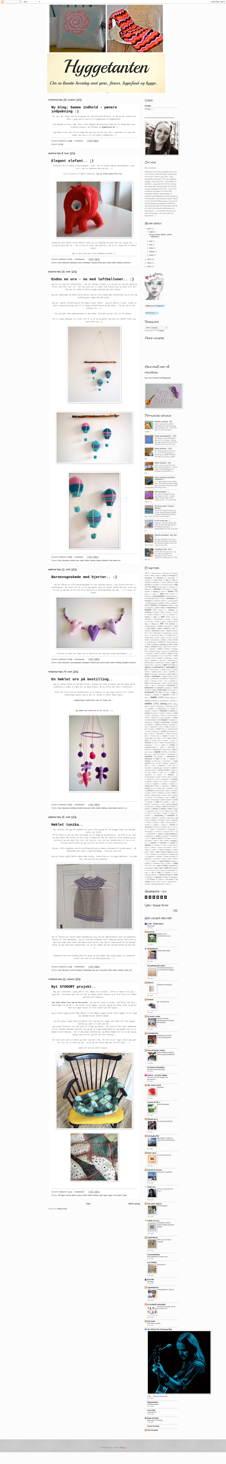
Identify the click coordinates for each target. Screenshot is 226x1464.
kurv (161, 742)
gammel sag (160, 662)
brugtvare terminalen (153, 614)
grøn (165, 676)
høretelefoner (160, 706)
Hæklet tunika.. (67, 825)
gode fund (162, 674)
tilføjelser (159, 856)
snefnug (164, 824)
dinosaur (153, 624)
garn (104, 263)
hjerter (102, 662)
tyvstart (168, 863)
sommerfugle (112, 808)
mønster (175, 777)
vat (174, 872)
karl (164, 729)
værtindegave (174, 877)
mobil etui (163, 772)
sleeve (148, 822)
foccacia (164, 651)
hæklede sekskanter (170, 697)
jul (158, 720)
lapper (110, 1195)
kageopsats (153, 726)
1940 (146, 573)
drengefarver (168, 626)
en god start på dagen (156, 635)
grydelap (147, 676)
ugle (156, 868)
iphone (163, 715)
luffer (164, 758)
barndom (172, 594)
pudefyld (165, 802)
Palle (176, 788)
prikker (173, 797)
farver (148, 644)
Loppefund (148, 756)
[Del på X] (93, 141)
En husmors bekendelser (156, 1067)
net (160, 781)
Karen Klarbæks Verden (156, 1050)
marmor (167, 768)
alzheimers (156, 582)
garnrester (158, 665)
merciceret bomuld (150, 770)
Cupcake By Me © (153, 1102)
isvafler (147, 717)
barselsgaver (148, 601)
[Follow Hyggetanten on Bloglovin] (154, 299)
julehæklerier (148, 722)
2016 (149, 229)
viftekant (149, 877)
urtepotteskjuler (171, 870)
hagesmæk (173, 678)
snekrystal (172, 825)
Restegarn (160, 1087)
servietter (162, 818)
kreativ (147, 740)
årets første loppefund (158, 884)
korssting (157, 738)
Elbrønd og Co (152, 1119)
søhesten (147, 849)
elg (150, 633)
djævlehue (172, 624)
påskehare (147, 808)
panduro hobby (159, 790)
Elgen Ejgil (157, 633)
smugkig (155, 824)
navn (157, 779)
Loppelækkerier (153, 1287)
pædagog (158, 806)
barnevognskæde (75, 662)
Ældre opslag (134, 1203)
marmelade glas (157, 768)
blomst (147, 605)
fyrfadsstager (168, 658)
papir (167, 790)
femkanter (154, 646)
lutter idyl (157, 761)
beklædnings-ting (89, 970)
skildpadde (175, 820)
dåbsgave (167, 628)
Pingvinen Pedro (156, 795)
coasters (168, 619)
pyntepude (175, 804)
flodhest (167, 649)
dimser (164, 621)
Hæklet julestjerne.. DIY (163, 463)
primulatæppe (155, 799)
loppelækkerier (171, 756)
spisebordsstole (151, 833)
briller (162, 612)
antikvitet (169, 582)
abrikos (158, 575)
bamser (147, 594)
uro (119, 560)
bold (157, 607)
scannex (147, 818)
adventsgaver (148, 578)
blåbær (171, 605)
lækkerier (173, 763)
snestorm (156, 827)
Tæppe (124, 1195)
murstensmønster (149, 777)
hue (160, 692)
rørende (165, 813)
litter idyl (147, 754)
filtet (174, 646)
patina (148, 792)
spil (177, 831)
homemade (86, 808)
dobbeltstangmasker (150, 626)
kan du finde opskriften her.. (110, 174)
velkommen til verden (165, 875)
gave (97, 970)
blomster (154, 605)
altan (174, 580)
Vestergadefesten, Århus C (165, 1289)
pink (164, 795)
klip (146, 733)
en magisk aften (170, 635)
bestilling (73, 808)
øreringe (147, 884)
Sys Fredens (167, 847)
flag (146, 649)
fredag (176, 653)
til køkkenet (150, 856)
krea (174, 738)
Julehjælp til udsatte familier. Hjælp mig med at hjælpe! (165, 1225)
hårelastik (147, 711)
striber (155, 840)
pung (162, 804)
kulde (155, 742)
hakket (146, 681)
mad (153, 765)
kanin (166, 727)
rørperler (172, 813)
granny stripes (172, 674)
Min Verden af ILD (154, 1085)
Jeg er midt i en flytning (154, 1420)
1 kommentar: (79, 141)
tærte (149, 865)
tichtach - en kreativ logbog (157, 1075)
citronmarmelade (158, 619)
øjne (163, 881)
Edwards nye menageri (164, 985)
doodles (160, 626)
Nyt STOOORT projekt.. (73, 987)
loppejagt (160, 756)
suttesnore (157, 845)
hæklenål (147, 700)
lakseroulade (171, 747)
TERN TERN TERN (163, 951)
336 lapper (61, 1195)
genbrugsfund (158, 667)
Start (88, 1203)
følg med (162, 660)
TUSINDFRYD (152, 1033)
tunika (126, 970)
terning (176, 852)
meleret (174, 768)
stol (175, 838)
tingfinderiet (148, 858)
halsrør (147, 683)
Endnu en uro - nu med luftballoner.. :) (92, 279)
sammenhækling (158, 815)
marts (151, 248)
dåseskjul (147, 630)
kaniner (173, 726)
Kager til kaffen (153, 1418)
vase (152, 872)
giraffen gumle (156, 671)
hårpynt (155, 711)
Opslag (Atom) (62, 1209)
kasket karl (156, 731)
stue (146, 843)
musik (158, 777)
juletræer (164, 724)
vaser (159, 872)
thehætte (153, 854)
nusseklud (173, 781)
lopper (157, 759)
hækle (109, 263)
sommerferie (161, 829)
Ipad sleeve (155, 715)
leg (151, 752)
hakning (154, 681)
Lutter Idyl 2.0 (151, 1412)
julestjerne (175, 722)
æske (158, 881)
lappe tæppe (103, 1195)
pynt (168, 804)
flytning (152, 651)
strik (161, 840)
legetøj (98, 560)
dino (169, 621)
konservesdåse (149, 738)
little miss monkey (159, 754)
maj (150, 244)
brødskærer (172, 614)
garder (168, 662)
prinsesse (169, 799)
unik (158, 870)
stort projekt (117, 1195)
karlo (148, 731)
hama (164, 683)
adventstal (147, 580)
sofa (174, 827)
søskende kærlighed (164, 849)
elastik (162, 630)
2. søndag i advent (155, 573)
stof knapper (167, 838)
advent (164, 575)
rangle (169, 809)
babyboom (65, 263)
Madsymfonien (152, 1402)
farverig (155, 644)
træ (148, 861)
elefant (100, 263)
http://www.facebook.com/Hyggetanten (158, 378)
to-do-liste (156, 858)
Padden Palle (161, 788)
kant (146, 729)
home (154, 690)
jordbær (175, 717)
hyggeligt (156, 694)
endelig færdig (149, 637)
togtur (163, 858)
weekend (160, 879)
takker (152, 852)
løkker (146, 765)
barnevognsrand (171, 596)
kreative (166, 740)
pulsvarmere (155, 804)
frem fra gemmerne (152, 655)
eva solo (175, 640)
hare (170, 683)
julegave (164, 720)
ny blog (60, 144)
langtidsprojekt (157, 749)
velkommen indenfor (150, 874)
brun (164, 614)
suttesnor (148, 845)
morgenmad (148, 774)
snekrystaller (148, 827)
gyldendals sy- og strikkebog (159, 678)
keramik (163, 731)
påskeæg (163, 809)
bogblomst (150, 607)
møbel (169, 777)
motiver (159, 774)
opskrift (173, 786)
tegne (163, 852)
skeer (168, 820)
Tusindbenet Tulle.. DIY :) (163, 549)
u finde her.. (107, 700)
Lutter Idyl (151, 1410)
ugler (161, 868)
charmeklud (148, 619)
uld (130, 970)
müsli (163, 777)
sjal (177, 818)
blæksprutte (164, 605)
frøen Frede (168, 655)
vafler (146, 872)
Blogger (122, 1447)
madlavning (161, 765)
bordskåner (171, 610)
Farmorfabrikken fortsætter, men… (158, 1256)
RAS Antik (151, 1321)
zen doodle (169, 879)
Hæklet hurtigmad (163, 1104)
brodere (169, 612)
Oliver (157, 786)
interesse (155, 713)
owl (154, 788)
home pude (173, 690)
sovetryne (158, 831)
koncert (173, 735)
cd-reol (173, 617)
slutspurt (155, 822)
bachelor (167, 589)
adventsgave (172, 575)
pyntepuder (150, 806)
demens (157, 621)
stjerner (160, 838)
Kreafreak (151, 932)
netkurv (166, 781)
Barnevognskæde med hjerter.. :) (84, 577)
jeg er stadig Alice (166, 717)
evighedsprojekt (151, 642)
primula (147, 799)
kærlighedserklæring (150, 747)
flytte (158, 651)
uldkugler (175, 868)
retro (157, 811)
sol (145, 829)
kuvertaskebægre (170, 742)
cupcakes (175, 619)
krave (169, 738)
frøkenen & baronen (154, 1170)
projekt (176, 799)
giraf (146, 669)
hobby (148, 690)
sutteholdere (163, 843)
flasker (160, 649)
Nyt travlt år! (161, 1264)
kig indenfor (172, 731)
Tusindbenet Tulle (158, 863)
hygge (173, 692)
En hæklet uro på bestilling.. (82, 679)
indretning (163, 711)
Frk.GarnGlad (152, 1430)
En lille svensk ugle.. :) (162, 520)
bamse (80, 263)
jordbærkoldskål (151, 720)
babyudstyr (73, 263)
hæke (146, 697)
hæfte (173, 694)
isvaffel (174, 715)
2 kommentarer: (79, 259)
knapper (165, 736)
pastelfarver (174, 790)
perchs (168, 792)
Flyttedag (150, 1281)
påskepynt (155, 809)
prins (162, 799)
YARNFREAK (152, 1238)
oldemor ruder (149, 786)
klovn (168, 733)
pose (167, 797)
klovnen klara (155, 735)
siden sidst (170, 818)
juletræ (157, 724)
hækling (119, 263)
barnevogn (148, 596)
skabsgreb (161, 820)
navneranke (174, 779)
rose (171, 811)
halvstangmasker (155, 683)
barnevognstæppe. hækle (151, 598)
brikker (156, 612)
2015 (149, 259)
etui (170, 640)
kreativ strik (156, 740)
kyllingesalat (148, 745)
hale (160, 681)
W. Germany (151, 879)
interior (169, 713)
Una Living (150, 870)
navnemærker (165, 779)
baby (59, 263)
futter (148, 658)
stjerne (153, 838)
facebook (161, 642)
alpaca (167, 580)
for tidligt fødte (173, 651)
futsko (176, 655)
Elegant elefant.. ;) (72, 161)
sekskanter (154, 818)
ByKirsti (150, 982)
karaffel (158, 729)
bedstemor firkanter (160, 600)
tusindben (147, 863)
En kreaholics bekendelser (156, 1304)
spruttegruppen (149, 836)
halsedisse (172, 681)
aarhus (168, 884)
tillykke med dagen (170, 856)
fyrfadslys (159, 658)
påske (164, 806)
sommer (152, 829)
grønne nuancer (77, 1195)
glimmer (147, 674)
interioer (162, 713)
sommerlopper (149, 831)
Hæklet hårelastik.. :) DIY (163, 448)
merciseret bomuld (163, 770)
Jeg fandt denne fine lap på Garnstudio (70, 1002)
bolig (162, 607)
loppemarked (148, 759)
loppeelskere (171, 754)
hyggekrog (148, 694)
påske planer (172, 806)
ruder (176, 811)
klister (151, 733)
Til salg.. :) (148, 109)
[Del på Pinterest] (97, 141)
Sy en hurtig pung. (163, 1001)
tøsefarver (132, 662)
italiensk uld (154, 717)
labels (161, 747)
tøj (154, 865)
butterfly (147, 617)
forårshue (163, 653)
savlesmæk (170, 815)
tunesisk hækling (164, 861)
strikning (173, 840)
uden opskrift (148, 868)
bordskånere (148, 612)
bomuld (94, 263)
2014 (149, 263)
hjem (153, 685)
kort (164, 738)
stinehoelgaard (152, 949)
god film (154, 674)
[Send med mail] (88, 141)
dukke (159, 628)
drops (176, 626)
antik (163, 582)
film (160, 646)
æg (153, 881)
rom (166, 811)
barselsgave (87, 263)
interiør (176, 713)
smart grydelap (171, 822)
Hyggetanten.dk (108, 127)
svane (164, 845)
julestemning (165, 722)
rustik (148, 813)
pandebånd (150, 790)
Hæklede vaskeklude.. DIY (163, 422)
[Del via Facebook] (95, 141)
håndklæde (150, 708)
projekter (149, 802)
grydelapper (156, 676)
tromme (176, 858)
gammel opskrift (149, 662)
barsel (72, 970)
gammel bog (171, 660)
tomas (169, 858)
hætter (152, 706)
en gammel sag (167, 633)
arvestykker (156, 584)
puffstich (147, 804)
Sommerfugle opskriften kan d (87, 700)
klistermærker (160, 733)
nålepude (172, 783)
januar (151, 255)
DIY (162, 624)
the (147, 854)
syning (160, 847)
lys (153, 763)
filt (165, 646)
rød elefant (126, 263)
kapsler (152, 729)
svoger (146, 847)
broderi (176, 612)
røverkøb (147, 815)
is (168, 715)
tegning (169, 852)
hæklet (114, 263)
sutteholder (153, 843)
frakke (170, 653)
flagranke (152, 649)
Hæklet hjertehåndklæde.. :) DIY (165, 436)
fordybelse (150, 653)
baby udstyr (162, 587)
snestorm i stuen (166, 827)
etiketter (164, 639)
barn (162, 594)
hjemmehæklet (171, 685)
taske (157, 852)
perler (174, 793)
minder (174, 770)
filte (169, 646)
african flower (158, 580)
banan (154, 594)
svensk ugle (172, 845)
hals (166, 681)
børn (163, 617)
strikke (166, 840)
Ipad (148, 715)
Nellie (155, 781)
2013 (149, 266)
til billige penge (173, 854)
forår (156, 653)
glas (165, 671)
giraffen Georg (165, 669)
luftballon (105, 560)
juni (150, 241)
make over (172, 765)
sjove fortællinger (151, 820)
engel (157, 637)
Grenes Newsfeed (153, 1426)
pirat (169, 795)
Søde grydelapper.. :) (162, 492)
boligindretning (171, 607)
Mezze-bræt (151, 926)
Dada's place (151, 1153)
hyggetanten (165, 694)
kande (160, 726)
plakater (175, 795)
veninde (175, 875)
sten (148, 838)
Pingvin (147, 795)
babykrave (148, 589)
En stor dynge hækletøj (164, 1121)
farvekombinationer (172, 642)
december (149, 621)
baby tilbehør (152, 587)
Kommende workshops (164, 1172)
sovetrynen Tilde (168, 831)
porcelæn (149, 797)
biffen (167, 603)
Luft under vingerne (154, 1204)
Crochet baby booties (164, 1155)
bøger (155, 617)
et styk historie (155, 639)
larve (146, 752)
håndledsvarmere (162, 708)
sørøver (154, 849)
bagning (155, 591)
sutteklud (172, 843)
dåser (174, 628)
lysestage (165, 763)
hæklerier (173, 700)
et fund (169, 637)
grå (148, 678)
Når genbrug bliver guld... (156, 966)
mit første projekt (150, 772)
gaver (174, 665)
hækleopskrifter (164, 700)
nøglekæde (156, 783)
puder (173, 802)
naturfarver (150, 779)
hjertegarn (169, 687)
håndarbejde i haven (172, 706)
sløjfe (162, 822)
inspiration (173, 711)
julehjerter (173, 720)
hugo (167, 692)
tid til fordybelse (162, 854)
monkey (172, 772)
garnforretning (149, 665)
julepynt (157, 722)
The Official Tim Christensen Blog (159, 1329)
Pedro (154, 792)
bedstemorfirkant (173, 600)
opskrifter (147, 788)
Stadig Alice (174, 836)
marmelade (148, 768)
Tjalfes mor (151, 1187)
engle (162, 637)
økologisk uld (172, 881)
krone (173, 740)
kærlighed (125, 662)
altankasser (148, 582)
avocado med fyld (167, 584)
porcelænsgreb (159, 797)
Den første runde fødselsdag (156, 1069)
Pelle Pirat (161, 792)
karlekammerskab (173, 729)
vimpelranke (158, 877)
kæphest (163, 745)
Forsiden (148, 106)
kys (156, 745)
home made (162, 690)
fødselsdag (154, 660)
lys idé (158, 763)
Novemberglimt (162, 1206)
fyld (153, 658)
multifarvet (171, 774)
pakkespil (169, 788)
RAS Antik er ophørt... (154, 1323)
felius (170, 644)
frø (161, 655)
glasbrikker (172, 671)
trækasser (154, 861)
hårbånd (173, 708)
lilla (166, 752)
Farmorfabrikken (153, 1254)
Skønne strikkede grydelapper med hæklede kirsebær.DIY (165, 1020)
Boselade (150, 999)
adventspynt (159, 578)
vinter (166, 877)
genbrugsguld (170, 667)
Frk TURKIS (152, 1262)
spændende (166, 836)
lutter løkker (113, 560)
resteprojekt (150, 811)
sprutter (158, 836)
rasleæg (176, 808)
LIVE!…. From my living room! (157, 1396)
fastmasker (163, 644)
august (151, 232)
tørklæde (165, 865)
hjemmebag (161, 685)
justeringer (173, 724)
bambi (163, 591)
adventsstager (171, 578)
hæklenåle (154, 700)
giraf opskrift (154, 669)
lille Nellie (173, 752)
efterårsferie (155, 631)
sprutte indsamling (170, 834)
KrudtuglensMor (153, 1136)
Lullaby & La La (153, 1221)
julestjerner (150, 724)
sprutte (160, 834)
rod (162, 811)
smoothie (147, 824)
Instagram (147, 713)
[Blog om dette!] (90, 141)
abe (152, 575)
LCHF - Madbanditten (155, 924)
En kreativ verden (153, 1016)
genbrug (147, 667)
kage (146, 726)
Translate (161, 330)
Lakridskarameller (153, 1404)
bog (177, 605)
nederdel (149, 781)
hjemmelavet (149, 688)
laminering (148, 749)
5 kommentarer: (79, 1192)
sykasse (153, 847)
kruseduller (148, 742)
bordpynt (160, 610)
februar (152, 251)
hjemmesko (160, 688)
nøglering (164, 783)
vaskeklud (167, 872)
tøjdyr (158, 865)
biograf (174, 603)
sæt (175, 847)
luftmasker (148, 761)
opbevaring (165, 786)
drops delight (151, 628)
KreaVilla (150, 1279)
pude (157, 802)
